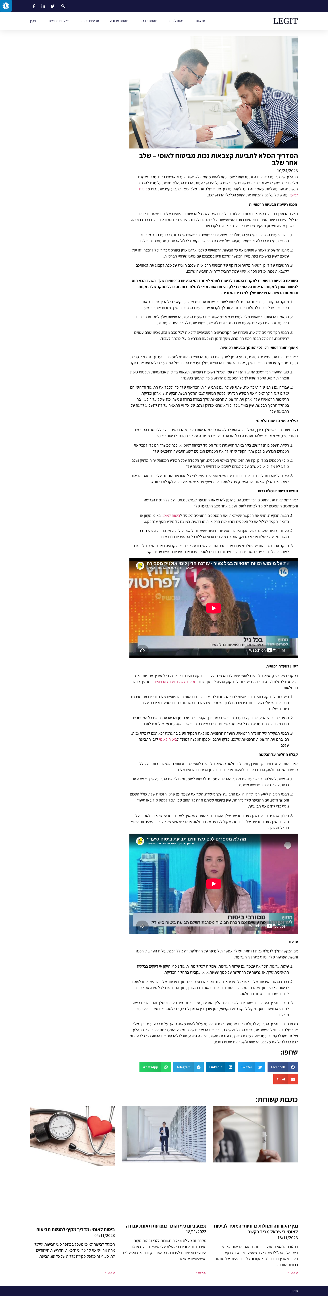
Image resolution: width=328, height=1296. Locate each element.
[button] (63, 6)
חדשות (200, 21)
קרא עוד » (292, 1272)
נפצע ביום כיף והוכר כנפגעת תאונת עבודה (166, 1226)
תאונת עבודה (119, 21)
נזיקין (33, 21)
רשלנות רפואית (59, 21)
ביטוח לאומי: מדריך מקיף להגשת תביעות (75, 1229)
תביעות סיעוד (90, 21)
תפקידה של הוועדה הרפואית (174, 681)
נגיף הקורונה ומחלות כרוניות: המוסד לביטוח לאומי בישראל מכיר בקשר (256, 1229)
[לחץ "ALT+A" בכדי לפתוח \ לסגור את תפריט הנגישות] (6, 6)
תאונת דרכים (148, 21)
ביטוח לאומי (176, 21)
